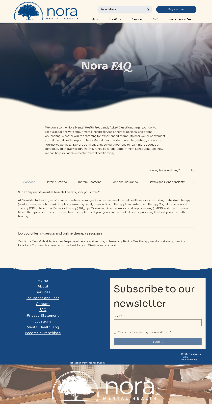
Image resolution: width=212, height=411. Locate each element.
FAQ (42, 309)
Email (118, 316)
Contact (43, 303)
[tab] (29, 182)
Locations (42, 321)
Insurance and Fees (42, 297)
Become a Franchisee (43, 332)
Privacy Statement (43, 315)
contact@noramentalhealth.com (87, 362)
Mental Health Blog (43, 327)
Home (43, 280)
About (42, 286)
